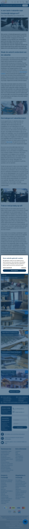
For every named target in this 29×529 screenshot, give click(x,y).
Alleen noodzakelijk (7, 267)
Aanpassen (23, 267)
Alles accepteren (14, 270)
